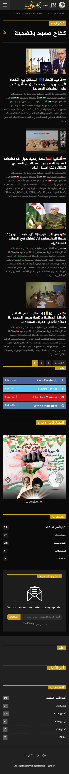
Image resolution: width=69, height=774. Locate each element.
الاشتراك (13, 617)
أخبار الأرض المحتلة (56, 527)
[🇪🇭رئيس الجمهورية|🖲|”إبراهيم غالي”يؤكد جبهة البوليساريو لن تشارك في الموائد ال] (46, 216)
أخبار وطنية (60, 543)
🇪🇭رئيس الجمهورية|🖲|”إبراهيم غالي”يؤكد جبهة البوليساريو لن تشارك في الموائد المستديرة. (35, 238)
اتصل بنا (28, 755)
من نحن (41, 755)
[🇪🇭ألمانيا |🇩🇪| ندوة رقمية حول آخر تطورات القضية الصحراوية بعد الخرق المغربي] (46, 140)
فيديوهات (60, 551)
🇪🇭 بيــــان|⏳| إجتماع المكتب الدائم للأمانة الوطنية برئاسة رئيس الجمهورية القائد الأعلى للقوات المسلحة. (37, 317)
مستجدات (60, 535)
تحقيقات (61, 559)
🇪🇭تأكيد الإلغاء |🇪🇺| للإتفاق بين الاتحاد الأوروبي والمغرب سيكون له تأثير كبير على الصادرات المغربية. (37, 84)
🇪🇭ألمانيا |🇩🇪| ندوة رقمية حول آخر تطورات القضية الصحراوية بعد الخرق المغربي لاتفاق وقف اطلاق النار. (35, 163)
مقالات (62, 737)
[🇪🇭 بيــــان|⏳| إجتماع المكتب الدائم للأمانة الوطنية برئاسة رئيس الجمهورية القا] (46, 295)
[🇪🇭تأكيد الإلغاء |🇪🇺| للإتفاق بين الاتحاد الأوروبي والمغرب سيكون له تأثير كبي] (46, 61)
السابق (58, 363)
